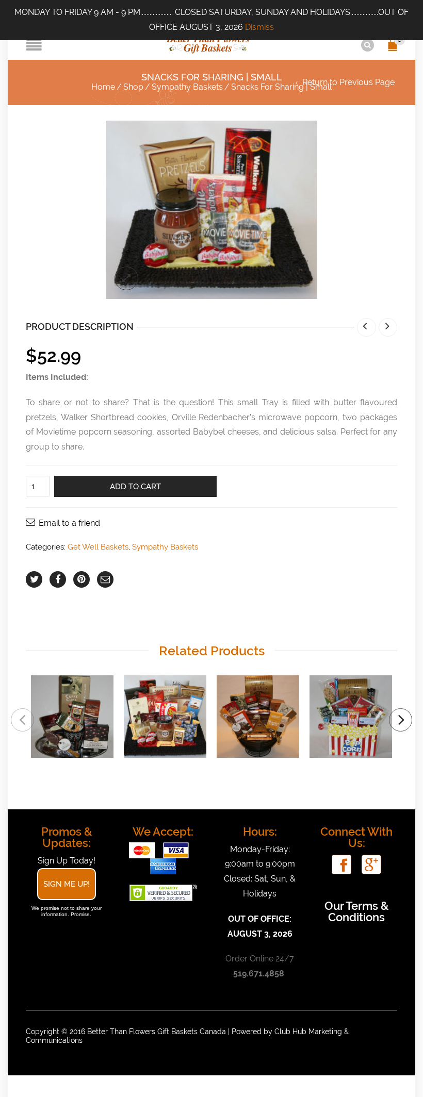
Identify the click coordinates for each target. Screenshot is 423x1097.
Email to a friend (69, 523)
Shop (133, 87)
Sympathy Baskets (187, 87)
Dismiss (259, 27)
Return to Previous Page (348, 82)
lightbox (126, 278)
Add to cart (135, 486)
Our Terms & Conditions (356, 911)
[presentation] (22, 720)
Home (103, 87)
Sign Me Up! (66, 883)
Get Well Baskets (98, 546)
